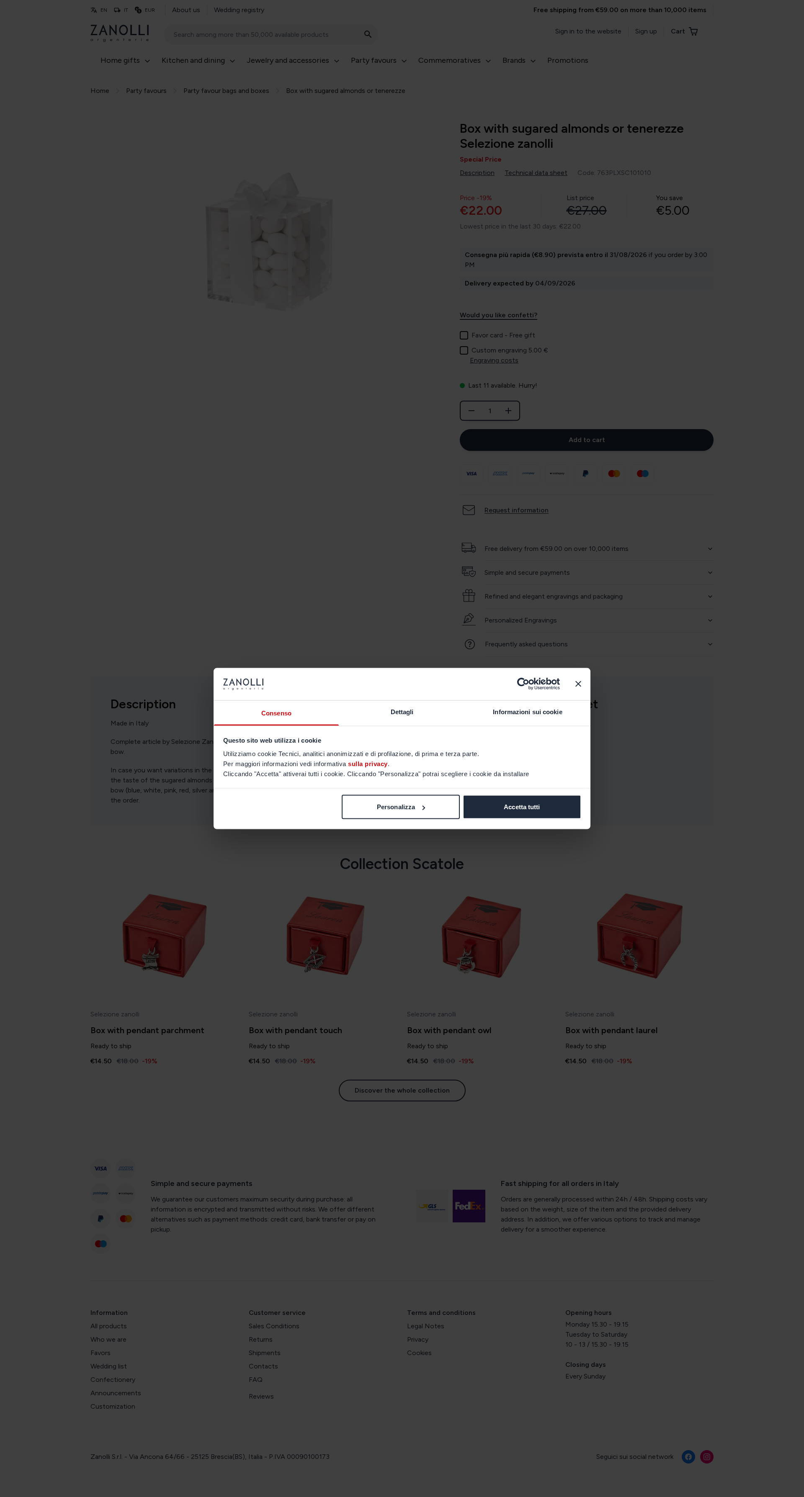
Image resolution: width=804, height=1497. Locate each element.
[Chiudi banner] (578, 684)
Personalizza (396, 806)
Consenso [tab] (276, 712)
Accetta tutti (522, 806)
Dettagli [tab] (402, 711)
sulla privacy (368, 763)
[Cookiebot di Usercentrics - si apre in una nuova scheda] (523, 684)
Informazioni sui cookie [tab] (527, 711)
